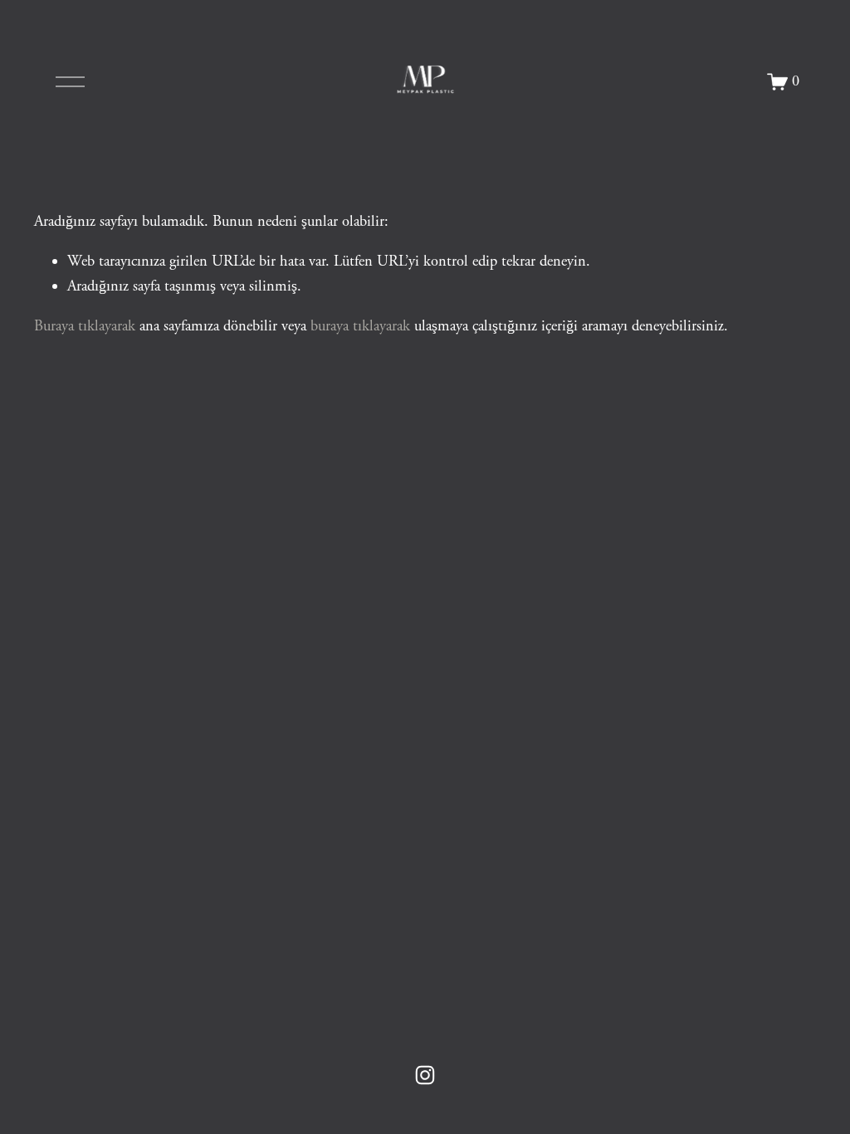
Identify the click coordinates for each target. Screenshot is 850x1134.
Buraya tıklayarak (84, 326)
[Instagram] (425, 1075)
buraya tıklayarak (360, 326)
